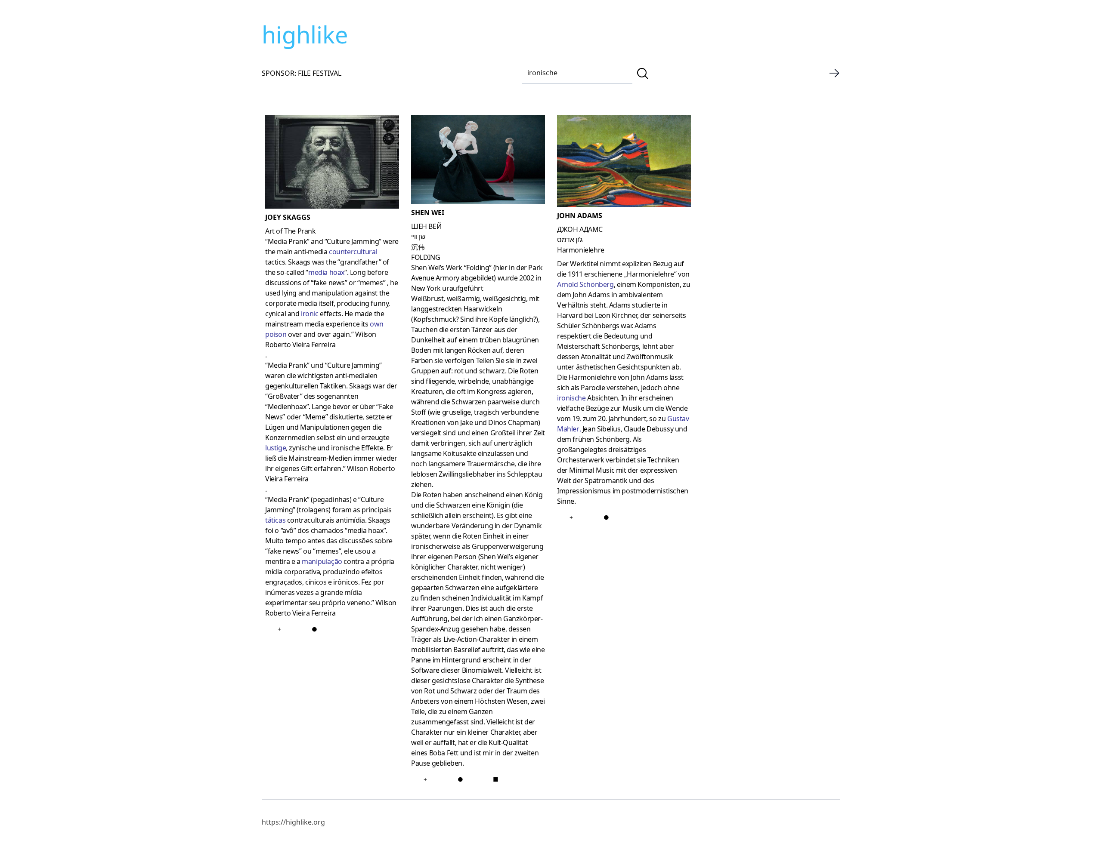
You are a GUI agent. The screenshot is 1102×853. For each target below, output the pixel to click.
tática (273, 520)
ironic (310, 313)
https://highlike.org (293, 822)
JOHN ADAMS (579, 215)
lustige (275, 448)
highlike (305, 34)
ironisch (569, 398)
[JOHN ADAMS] (624, 162)
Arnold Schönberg (585, 284)
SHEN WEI (427, 212)
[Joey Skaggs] (332, 163)
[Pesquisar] (643, 73)
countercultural (353, 251)
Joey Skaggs (287, 217)
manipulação (322, 561)
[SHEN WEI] (478, 161)
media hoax (326, 272)
